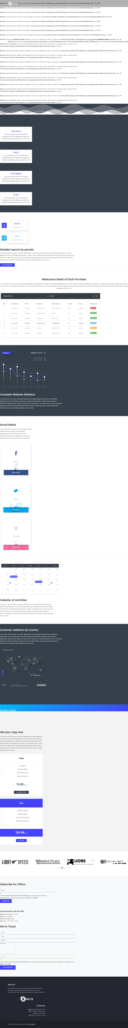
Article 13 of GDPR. (32, 898)
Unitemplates (31, 1024)
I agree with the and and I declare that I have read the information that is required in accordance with (23, 897)
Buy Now (21, 840)
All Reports (7, 265)
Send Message (8, 967)
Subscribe (5, 901)
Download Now (21, 792)
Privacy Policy (24, 895)
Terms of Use (13, 895)
